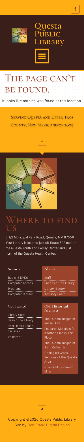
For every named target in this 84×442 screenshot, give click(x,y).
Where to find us (41, 223)
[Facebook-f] (75, 9)
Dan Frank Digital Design (49, 425)
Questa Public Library (49, 33)
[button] (42, 56)
